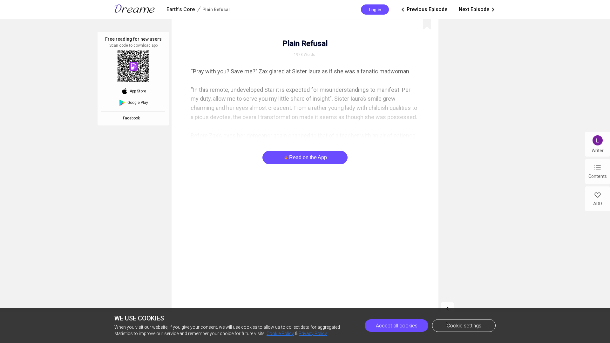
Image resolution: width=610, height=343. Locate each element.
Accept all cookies (396, 326)
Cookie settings (464, 326)
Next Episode (477, 9)
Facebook (132, 118)
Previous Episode (423, 9)
